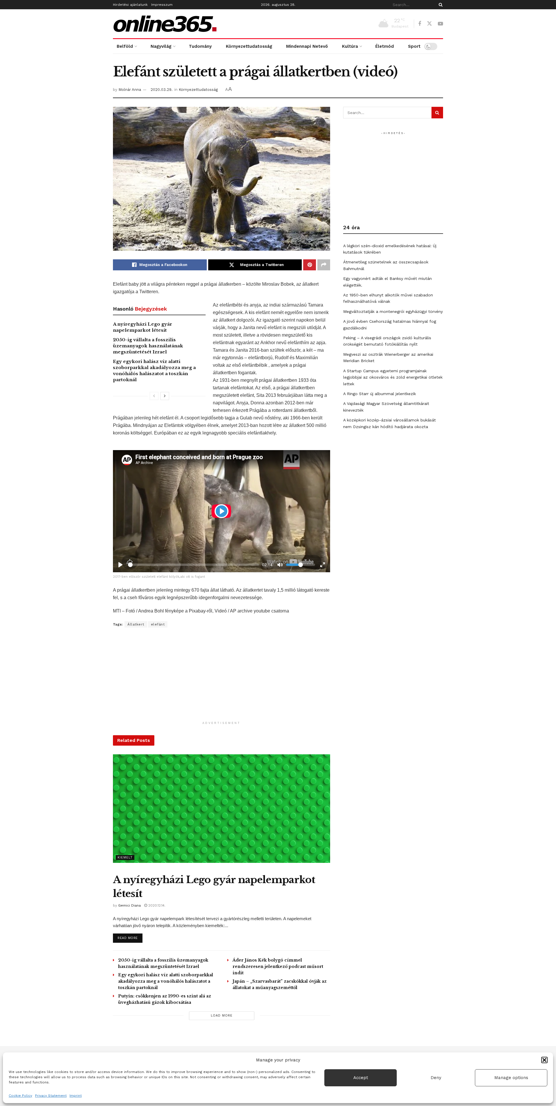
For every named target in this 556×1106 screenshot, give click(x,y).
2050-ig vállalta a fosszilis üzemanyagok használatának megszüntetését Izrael (148, 346)
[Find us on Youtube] (440, 24)
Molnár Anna (129, 89)
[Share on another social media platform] (323, 264)
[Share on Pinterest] (309, 264)
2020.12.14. (156, 905)
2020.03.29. (162, 89)
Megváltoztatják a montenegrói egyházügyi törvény (393, 311)
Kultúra (350, 46)
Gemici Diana (129, 905)
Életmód (384, 46)
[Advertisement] (221, 677)
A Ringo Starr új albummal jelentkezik (379, 393)
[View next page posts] (164, 396)
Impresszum (162, 5)
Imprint (76, 1096)
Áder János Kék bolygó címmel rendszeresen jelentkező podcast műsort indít (278, 966)
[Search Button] (439, 4)
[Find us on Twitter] (429, 23)
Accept (360, 1077)
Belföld (125, 46)
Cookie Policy (20, 1096)
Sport (414, 46)
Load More (222, 1015)
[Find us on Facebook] (419, 24)
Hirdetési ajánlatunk (130, 5)
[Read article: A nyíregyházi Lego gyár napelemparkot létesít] (221, 808)
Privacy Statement (51, 1096)
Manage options (511, 1077)
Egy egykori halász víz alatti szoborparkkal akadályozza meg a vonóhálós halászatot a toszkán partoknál (165, 981)
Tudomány (200, 46)
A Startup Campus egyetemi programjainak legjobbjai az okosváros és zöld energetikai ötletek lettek (392, 377)
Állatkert (135, 624)
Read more (130, 938)
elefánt (158, 624)
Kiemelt (125, 857)
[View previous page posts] (154, 396)
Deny (436, 1077)
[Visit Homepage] (165, 23)
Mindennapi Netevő (307, 46)
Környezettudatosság (249, 46)
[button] (544, 1060)
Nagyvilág (161, 46)
